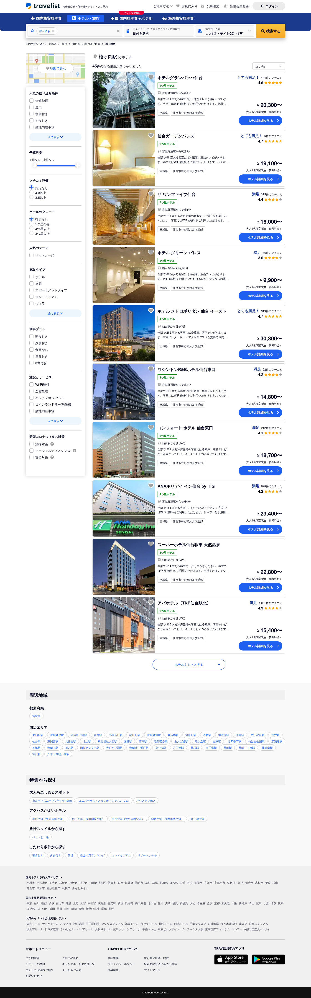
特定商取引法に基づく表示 (160, 964)
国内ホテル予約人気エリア (42, 877)
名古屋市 (42, 882)
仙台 (64, 43)
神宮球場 (78, 923)
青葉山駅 (52, 747)
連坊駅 (207, 735)
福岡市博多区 (97, 882)
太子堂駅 (211, 747)
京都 (217, 903)
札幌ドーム (165, 923)
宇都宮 (92, 903)
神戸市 (83, 882)
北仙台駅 (70, 741)
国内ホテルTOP (34, 43)
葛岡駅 (143, 741)
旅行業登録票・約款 (156, 958)
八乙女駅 (178, 747)
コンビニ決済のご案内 (39, 970)
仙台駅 (36, 741)
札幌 (111, 908)
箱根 (147, 882)
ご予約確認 (32, 958)
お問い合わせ (34, 975)
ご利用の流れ (70, 958)
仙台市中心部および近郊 (86, 43)
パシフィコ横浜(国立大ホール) (250, 929)
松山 (275, 882)
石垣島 (164, 882)
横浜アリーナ (35, 929)
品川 (36, 903)
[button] (159, 31)
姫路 (268, 882)
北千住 (152, 903)
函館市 (139, 882)
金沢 (209, 903)
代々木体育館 (229, 923)
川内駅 (69, 747)
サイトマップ (152, 970)
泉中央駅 (160, 747)
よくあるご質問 (71, 970)
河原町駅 (190, 735)
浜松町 (129, 903)
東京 (29, 903)
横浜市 (63, 882)
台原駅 (217, 741)
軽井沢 (129, 882)
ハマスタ (65, 923)
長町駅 (228, 747)
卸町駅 (240, 735)
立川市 (208, 882)
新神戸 (243, 903)
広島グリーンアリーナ (126, 929)
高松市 (259, 882)
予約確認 (212, 6)
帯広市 (41, 888)
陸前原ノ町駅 (79, 735)
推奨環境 (113, 970)
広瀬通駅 (276, 741)
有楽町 (112, 903)
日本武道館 (52, 929)
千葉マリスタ (198, 923)
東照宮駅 (52, 741)
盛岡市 (198, 882)
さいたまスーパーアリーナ (76, 929)
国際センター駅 (89, 747)
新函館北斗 (92, 908)
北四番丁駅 (234, 741)
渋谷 (51, 903)
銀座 (120, 882)
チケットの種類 (35, 964)
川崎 (168, 903)
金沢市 (73, 882)
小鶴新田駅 (115, 735)
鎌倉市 (31, 888)
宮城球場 (213, 923)
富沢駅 (36, 754)
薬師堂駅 (223, 735)
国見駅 (128, 741)
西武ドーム (181, 923)
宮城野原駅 (57, 735)
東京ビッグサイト (169, 929)
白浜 (182, 882)
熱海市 (112, 882)
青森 (81, 908)
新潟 (74, 908)
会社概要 (113, 958)
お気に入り (190, 6)
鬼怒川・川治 (235, 882)
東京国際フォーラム (217, 929)
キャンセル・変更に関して (78, 964)
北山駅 (87, 741)
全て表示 (53, 137)
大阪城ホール (103, 929)
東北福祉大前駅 (107, 741)
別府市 (249, 882)
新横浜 (184, 903)
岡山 (251, 903)
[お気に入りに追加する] (151, 77)
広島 (259, 903)
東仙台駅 (37, 735)
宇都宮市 (219, 882)
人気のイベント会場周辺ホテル (45, 918)
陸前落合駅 (161, 741)
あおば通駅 (181, 741)
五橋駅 (36, 747)
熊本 (280, 903)
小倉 (266, 903)
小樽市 (31, 882)
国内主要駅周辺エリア (39, 898)
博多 (273, 903)
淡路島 (174, 882)
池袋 (68, 903)
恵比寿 (60, 903)
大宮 (83, 903)
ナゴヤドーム (50, 923)
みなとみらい (80, 888)
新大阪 (226, 903)
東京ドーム (33, 923)
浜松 (189, 882)
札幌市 (66, 888)
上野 (76, 903)
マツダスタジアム (112, 923)
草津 (155, 882)
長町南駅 (267, 747)
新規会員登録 (239, 6)
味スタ (243, 923)
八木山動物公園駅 (58, 754)
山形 (66, 908)
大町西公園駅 (114, 747)
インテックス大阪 (192, 929)
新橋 (120, 903)
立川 (160, 903)
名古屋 (201, 903)
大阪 (234, 903)
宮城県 (52, 43)
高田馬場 (140, 903)
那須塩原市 (53, 888)
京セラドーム (148, 923)
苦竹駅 (98, 735)
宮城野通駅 (154, 735)
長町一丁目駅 (247, 747)
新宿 (44, 903)
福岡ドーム (132, 923)
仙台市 (53, 882)
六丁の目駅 (258, 735)
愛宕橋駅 (173, 735)
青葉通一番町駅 (138, 747)
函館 (104, 908)
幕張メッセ (149, 929)
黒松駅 (195, 747)
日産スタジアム (258, 923)
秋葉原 (102, 903)
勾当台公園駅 (256, 741)
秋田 (59, 908)
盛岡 (52, 908)
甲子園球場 (92, 923)
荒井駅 (275, 735)
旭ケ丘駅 (200, 741)
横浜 (175, 903)
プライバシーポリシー (121, 964)
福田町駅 (134, 735)
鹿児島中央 (33, 908)
